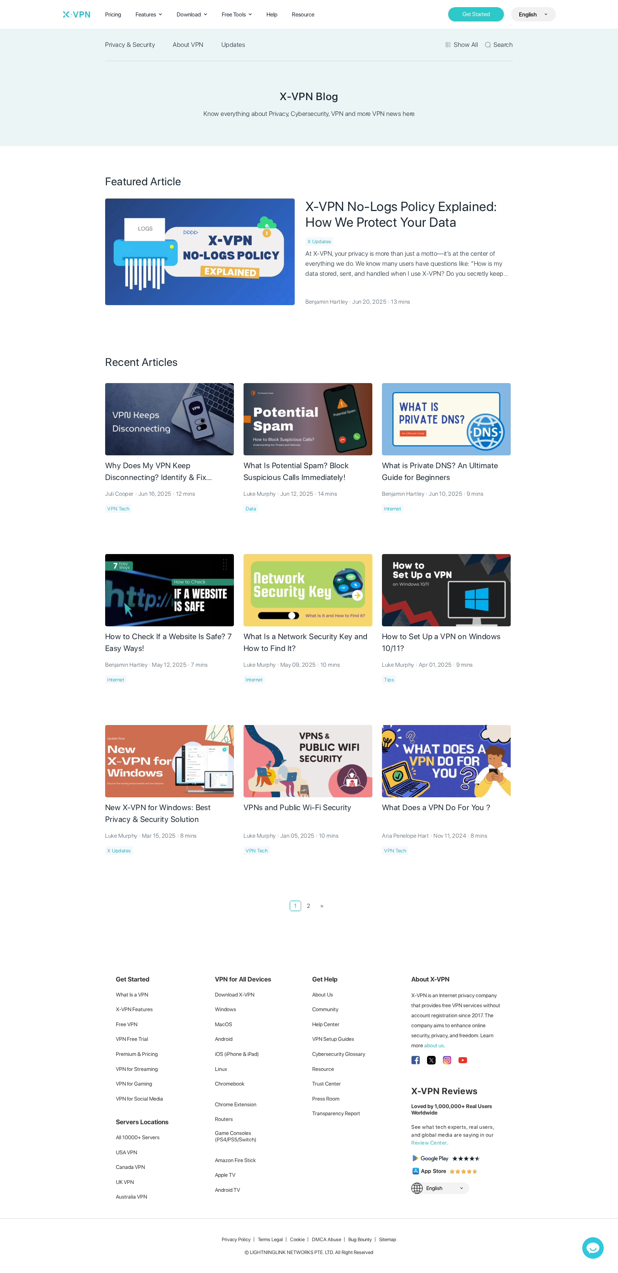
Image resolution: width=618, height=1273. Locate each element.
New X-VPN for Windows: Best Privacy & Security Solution (158, 813)
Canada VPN (130, 1167)
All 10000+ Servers (138, 1137)
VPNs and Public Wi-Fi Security (298, 807)
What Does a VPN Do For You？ (437, 807)
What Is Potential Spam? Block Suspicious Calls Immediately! (296, 471)
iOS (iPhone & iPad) (237, 1054)
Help (272, 14)
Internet (392, 508)
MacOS (223, 1024)
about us (434, 1045)
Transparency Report (336, 1113)
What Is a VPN (132, 995)
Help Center (325, 1024)
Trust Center (326, 1084)
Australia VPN (131, 1197)
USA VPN (126, 1152)
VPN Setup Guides (333, 1039)
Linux (221, 1069)
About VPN (188, 44)
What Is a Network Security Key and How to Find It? (306, 642)
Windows (225, 1009)
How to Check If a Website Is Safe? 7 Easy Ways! (168, 642)
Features (146, 14)
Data (251, 508)
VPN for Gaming (134, 1084)
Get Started (476, 14)
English (528, 14)
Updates (233, 44)
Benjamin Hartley (326, 301)
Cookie (297, 1239)
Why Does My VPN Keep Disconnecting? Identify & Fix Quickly (155, 472)
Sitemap (387, 1239)
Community (325, 1009)
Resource (303, 14)
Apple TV (225, 1175)
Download (189, 14)
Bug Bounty (360, 1239)
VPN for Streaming (137, 1069)
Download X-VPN (234, 995)
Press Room (325, 1099)
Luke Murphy (260, 493)
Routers (224, 1119)
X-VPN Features (134, 1009)
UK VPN (125, 1182)
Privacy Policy (236, 1239)
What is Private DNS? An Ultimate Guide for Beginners (440, 471)
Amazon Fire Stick (235, 1160)
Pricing (113, 14)
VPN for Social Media (139, 1099)
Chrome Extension (235, 1104)
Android (223, 1039)
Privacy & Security (130, 44)
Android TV (227, 1190)
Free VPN (126, 1024)
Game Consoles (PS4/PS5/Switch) (235, 1136)
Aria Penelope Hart (405, 835)
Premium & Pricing (137, 1054)
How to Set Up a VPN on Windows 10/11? (441, 642)
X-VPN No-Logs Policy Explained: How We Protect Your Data (401, 214)
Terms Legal (270, 1239)
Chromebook (229, 1084)
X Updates (319, 241)
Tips (389, 679)
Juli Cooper (119, 493)
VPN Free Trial (132, 1039)
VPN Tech (118, 508)
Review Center (429, 1143)
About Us (322, 995)
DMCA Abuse (326, 1239)
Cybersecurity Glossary (338, 1054)
